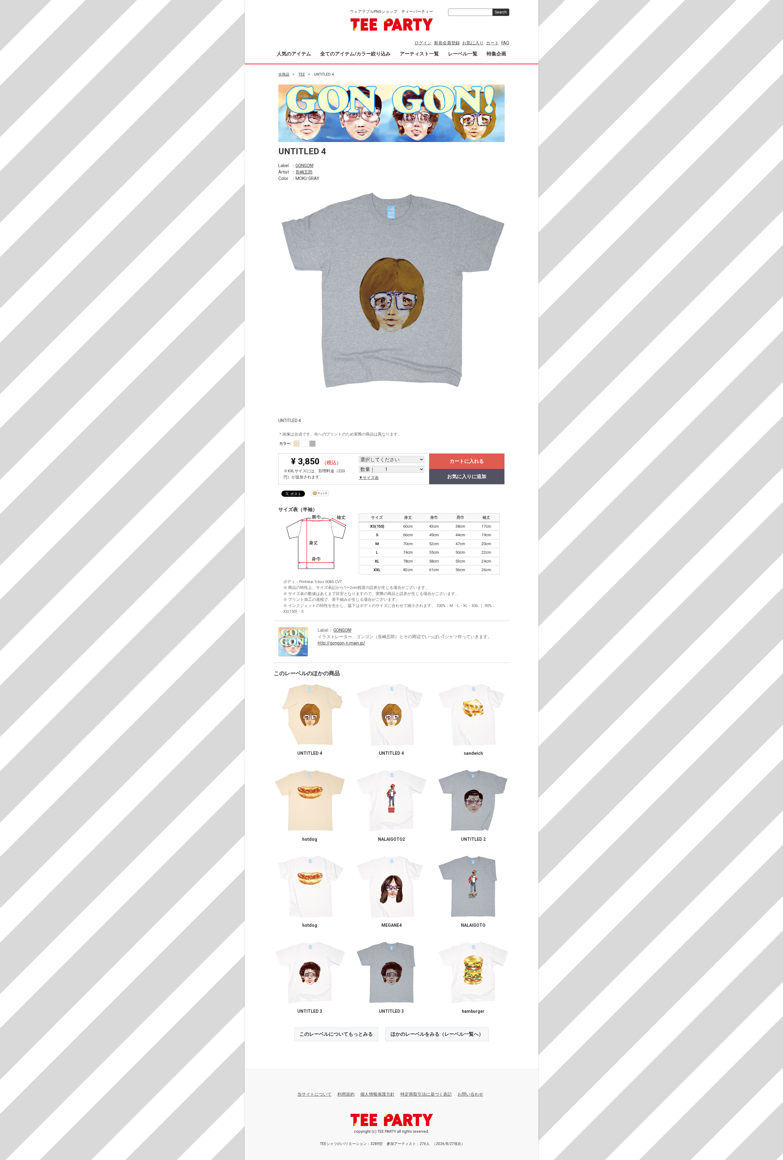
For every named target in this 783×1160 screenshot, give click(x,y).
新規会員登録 (447, 42)
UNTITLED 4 (309, 753)
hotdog (309, 839)
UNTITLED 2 (473, 839)
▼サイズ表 (369, 477)
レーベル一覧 (462, 54)
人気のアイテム (294, 54)
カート (492, 42)
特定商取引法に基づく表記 (426, 1094)
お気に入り (473, 42)
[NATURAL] (296, 444)
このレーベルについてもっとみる (336, 1034)
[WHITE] (304, 444)
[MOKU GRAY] (312, 444)
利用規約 (345, 1094)
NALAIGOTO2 (391, 839)
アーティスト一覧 (419, 54)
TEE (302, 74)
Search (501, 12)
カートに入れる (467, 461)
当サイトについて (314, 1094)
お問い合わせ (470, 1094)
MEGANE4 (391, 925)
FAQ (505, 42)
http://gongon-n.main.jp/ (341, 642)
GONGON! (304, 165)
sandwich (473, 753)
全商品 (283, 74)
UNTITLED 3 (309, 1011)
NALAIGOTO (473, 925)
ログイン (423, 42)
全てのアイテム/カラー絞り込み (355, 54)
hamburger (473, 1011)
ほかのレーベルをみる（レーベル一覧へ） (437, 1034)
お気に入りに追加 (466, 476)
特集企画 (496, 54)
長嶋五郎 (304, 171)
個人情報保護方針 (377, 1094)
